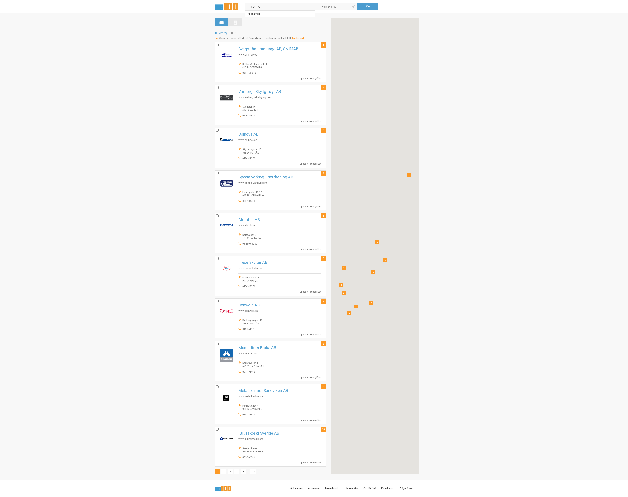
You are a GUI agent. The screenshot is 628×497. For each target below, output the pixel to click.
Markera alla (298, 38)
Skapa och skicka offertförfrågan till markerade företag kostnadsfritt (255, 38)
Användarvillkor (333, 488)
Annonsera (314, 488)
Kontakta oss (388, 488)
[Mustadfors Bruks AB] (270, 361)
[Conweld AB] (270, 318)
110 (253, 472)
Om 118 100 (369, 488)
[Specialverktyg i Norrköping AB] (270, 190)
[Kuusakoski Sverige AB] (270, 446)
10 (323, 429)
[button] (341, 285)
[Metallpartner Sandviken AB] (270, 404)
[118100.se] (226, 3)
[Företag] (221, 22)
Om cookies (352, 488)
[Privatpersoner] (235, 22)
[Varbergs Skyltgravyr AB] (270, 105)
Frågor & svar (406, 488)
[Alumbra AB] (270, 233)
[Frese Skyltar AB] (270, 276)
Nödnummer (296, 488)
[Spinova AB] (270, 147)
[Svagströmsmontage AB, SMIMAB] (270, 62)
